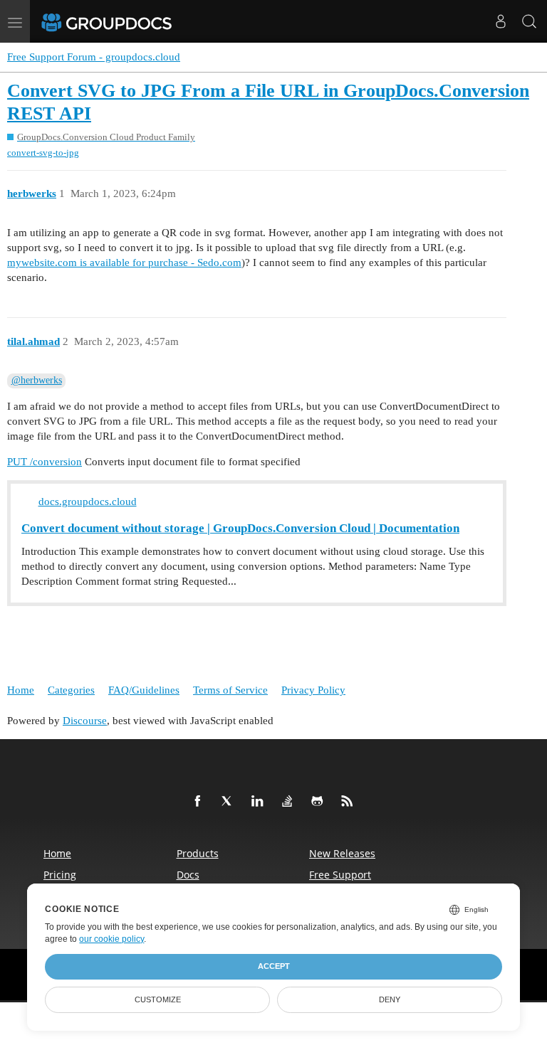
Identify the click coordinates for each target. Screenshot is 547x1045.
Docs (188, 874)
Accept (274, 966)
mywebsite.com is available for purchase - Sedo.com (124, 262)
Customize (158, 999)
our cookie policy (111, 939)
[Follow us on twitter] (230, 801)
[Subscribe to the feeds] (349, 801)
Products (198, 853)
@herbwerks (36, 380)
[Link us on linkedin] (260, 801)
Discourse (85, 720)
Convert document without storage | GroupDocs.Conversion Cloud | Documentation (240, 528)
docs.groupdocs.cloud (87, 501)
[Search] (529, 21)
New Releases (342, 853)
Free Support (340, 874)
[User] (501, 21)
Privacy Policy (313, 690)
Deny (389, 999)
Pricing (59, 874)
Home (20, 690)
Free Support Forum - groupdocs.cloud (93, 57)
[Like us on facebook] (200, 801)
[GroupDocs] (126, 21)
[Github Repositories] (320, 801)
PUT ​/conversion (44, 461)
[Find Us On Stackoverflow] (290, 801)
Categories (71, 690)
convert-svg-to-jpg (43, 152)
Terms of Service (230, 690)
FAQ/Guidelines (143, 690)
